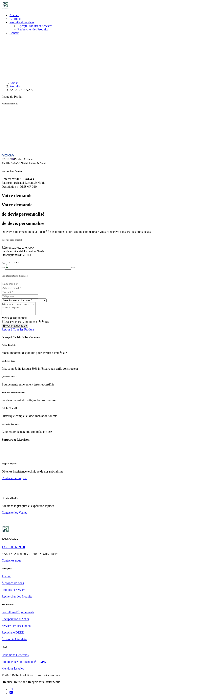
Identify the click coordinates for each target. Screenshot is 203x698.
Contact (14, 33)
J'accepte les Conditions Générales (27, 321)
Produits (15, 86)
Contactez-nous (11, 560)
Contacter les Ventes (14, 512)
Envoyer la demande (15, 325)
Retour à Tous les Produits (18, 329)
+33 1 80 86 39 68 (13, 547)
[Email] (11, 693)
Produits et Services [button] (22, 22)
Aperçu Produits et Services (34, 25)
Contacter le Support (14, 478)
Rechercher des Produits (32, 29)
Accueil (14, 15)
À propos (15, 18)
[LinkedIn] (11, 689)
